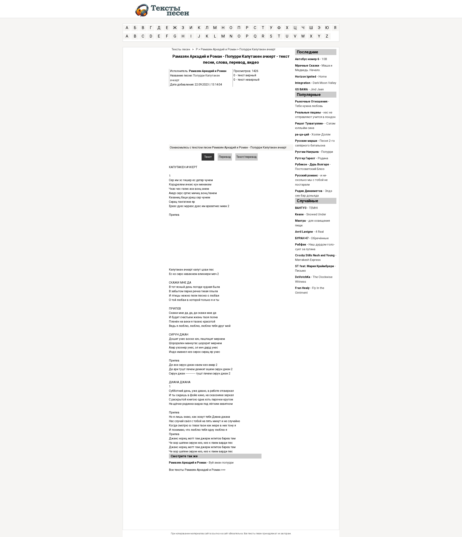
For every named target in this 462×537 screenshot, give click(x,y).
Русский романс (306, 175)
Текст (208, 157)
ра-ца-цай (302, 134)
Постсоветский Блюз (309, 169)
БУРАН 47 (301, 238)
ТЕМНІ (313, 208)
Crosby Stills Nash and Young (315, 255)
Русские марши (306, 141)
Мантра (300, 220)
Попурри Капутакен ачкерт (257, 49)
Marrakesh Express (308, 260)
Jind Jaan (317, 89)
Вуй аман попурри (221, 462)
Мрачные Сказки (307, 65)
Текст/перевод (246, 157)
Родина (323, 158)
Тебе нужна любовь (309, 106)
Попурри (327, 152)
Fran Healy (302, 288)
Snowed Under (316, 214)
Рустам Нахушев (307, 152)
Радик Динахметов (308, 191)
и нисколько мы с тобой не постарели (311, 180)
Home (323, 76)
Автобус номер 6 (307, 59)
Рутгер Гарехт (305, 158)
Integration (302, 83)
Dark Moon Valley (324, 83)
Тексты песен (181, 49)
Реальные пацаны (308, 112)
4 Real (319, 231)
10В (324, 59)
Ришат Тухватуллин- (309, 123)
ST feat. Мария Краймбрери (314, 266)
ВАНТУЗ (300, 208)
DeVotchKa (302, 277)
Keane (299, 214)
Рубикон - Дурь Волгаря (312, 164)
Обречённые (320, 238)
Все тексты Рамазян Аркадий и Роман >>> (197, 470)
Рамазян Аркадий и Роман (218, 49)
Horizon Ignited (305, 76)
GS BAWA (301, 89)
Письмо (300, 270)
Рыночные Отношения (311, 101)
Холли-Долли (320, 134)
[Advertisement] (231, 115)
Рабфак (300, 244)
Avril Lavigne (304, 231)
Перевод (225, 157)
